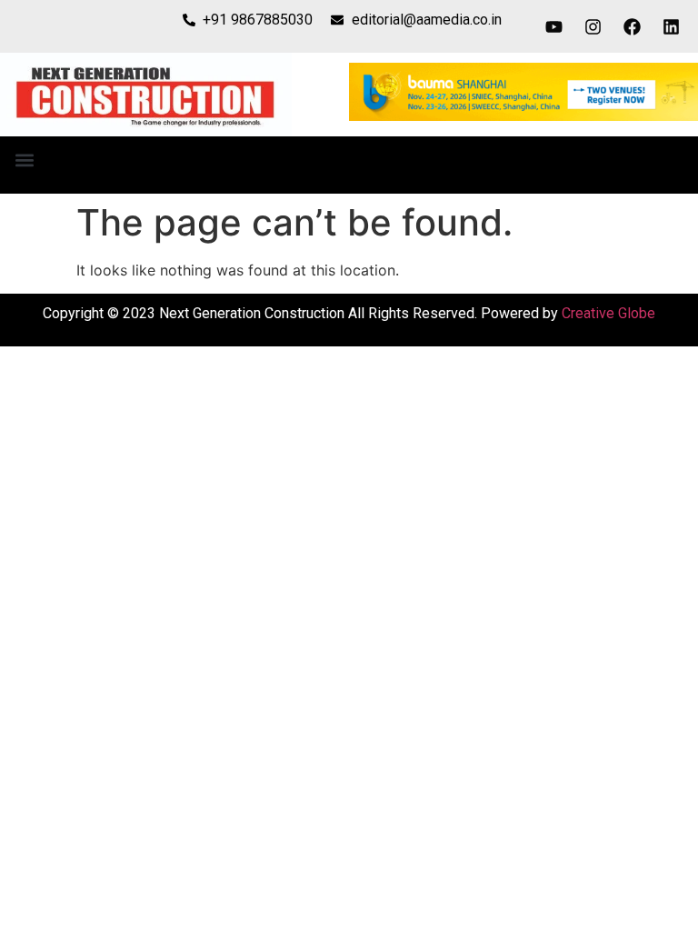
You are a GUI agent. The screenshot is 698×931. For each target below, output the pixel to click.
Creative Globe (608, 313)
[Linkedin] (671, 26)
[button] (24, 160)
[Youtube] (554, 26)
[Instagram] (593, 26)
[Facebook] (632, 26)
